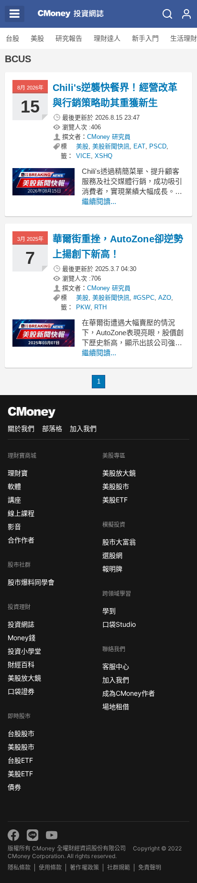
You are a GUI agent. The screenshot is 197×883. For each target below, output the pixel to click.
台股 (12, 38)
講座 (14, 500)
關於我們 (21, 428)
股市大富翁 (119, 542)
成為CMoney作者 (128, 693)
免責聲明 (149, 867)
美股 (37, 38)
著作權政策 (84, 867)
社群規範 (118, 867)
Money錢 (21, 638)
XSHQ (103, 155)
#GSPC (143, 297)
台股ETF (20, 760)
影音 (14, 526)
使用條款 (50, 867)
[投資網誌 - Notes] (69, 14)
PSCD (157, 146)
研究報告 (68, 38)
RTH (100, 307)
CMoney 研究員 (109, 136)
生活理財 (183, 38)
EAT (139, 146)
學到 (109, 611)
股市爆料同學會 (31, 582)
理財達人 (107, 38)
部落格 (52, 428)
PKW (83, 307)
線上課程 (21, 513)
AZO (164, 297)
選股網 (112, 555)
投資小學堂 (24, 651)
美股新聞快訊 (111, 146)
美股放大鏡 (24, 678)
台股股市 (21, 733)
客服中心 (115, 666)
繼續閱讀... (99, 201)
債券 (14, 787)
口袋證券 (21, 691)
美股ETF (20, 774)
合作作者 (21, 540)
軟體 (14, 486)
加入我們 (83, 428)
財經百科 (21, 664)
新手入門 (145, 38)
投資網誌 (21, 624)
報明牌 (112, 569)
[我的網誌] (186, 14)
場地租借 (115, 706)
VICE (83, 155)
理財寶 (18, 473)
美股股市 (21, 747)
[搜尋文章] (167, 14)
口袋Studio (119, 624)
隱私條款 (19, 867)
